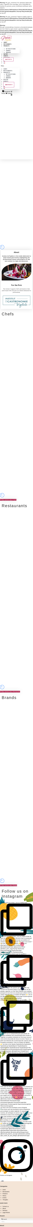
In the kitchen (10, 49)
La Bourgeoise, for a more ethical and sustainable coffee (15, 775)
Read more (8, 260)
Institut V (8, 59)
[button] (10, 66)
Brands (8, 52)
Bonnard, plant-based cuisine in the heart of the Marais (15, 639)
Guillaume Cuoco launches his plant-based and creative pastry (15, 389)
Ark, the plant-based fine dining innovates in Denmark (16, 249)
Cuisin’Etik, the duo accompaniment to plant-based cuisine (16, 505)
